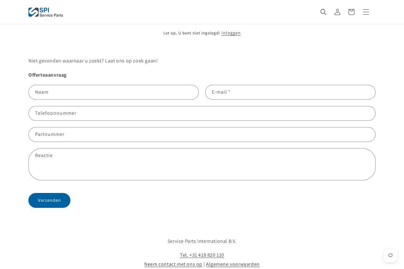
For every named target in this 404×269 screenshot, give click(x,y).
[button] (323, 12)
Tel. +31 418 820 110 (202, 255)
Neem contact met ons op (173, 264)
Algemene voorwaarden (233, 264)
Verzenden (49, 200)
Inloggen (231, 33)
